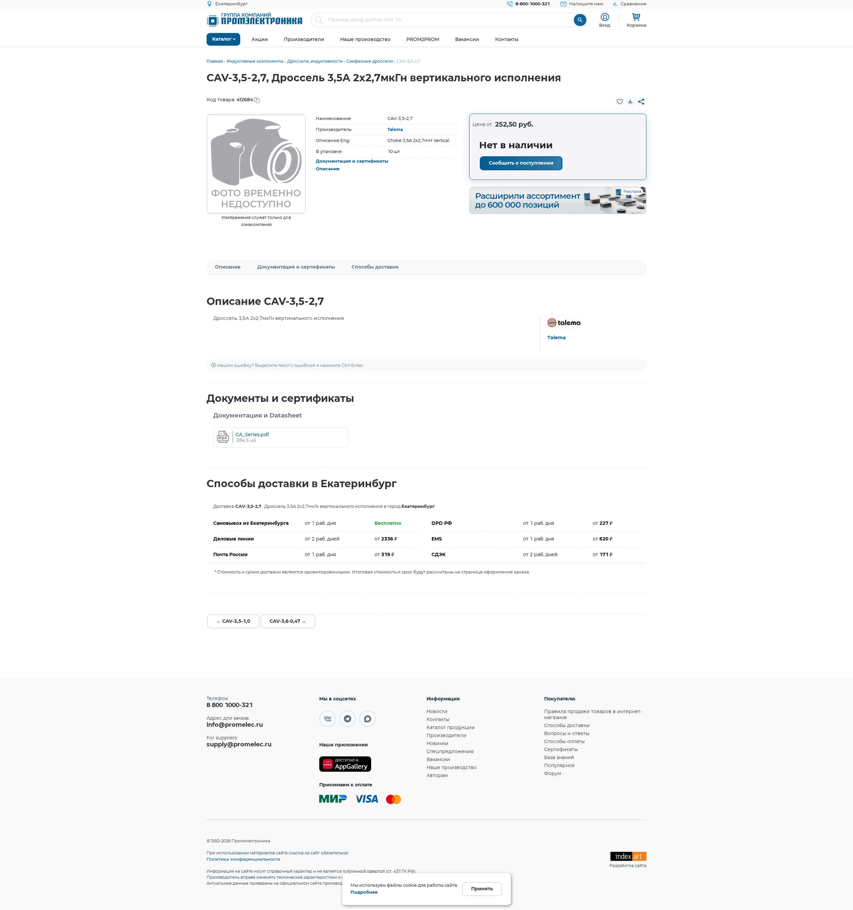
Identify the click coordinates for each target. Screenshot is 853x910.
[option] (256, 164)
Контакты (437, 719)
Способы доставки (375, 267)
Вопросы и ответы (566, 733)
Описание (328, 169)
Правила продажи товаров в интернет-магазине (593, 714)
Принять (482, 889)
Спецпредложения (449, 751)
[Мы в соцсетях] (327, 718)
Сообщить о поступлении (521, 163)
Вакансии (438, 759)
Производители (446, 735)
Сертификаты (561, 749)
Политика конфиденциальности (243, 859)
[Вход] (605, 17)
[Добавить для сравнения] (630, 101)
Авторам (437, 775)
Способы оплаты (564, 741)
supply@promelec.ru (239, 745)
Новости (436, 711)
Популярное (559, 765)
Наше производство (451, 767)
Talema (395, 130)
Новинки (437, 743)
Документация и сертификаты (352, 161)
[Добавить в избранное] (619, 101)
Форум (552, 773)
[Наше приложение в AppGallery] (370, 764)
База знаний (559, 757)
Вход (604, 25)
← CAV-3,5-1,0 (233, 621)
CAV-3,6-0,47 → (288, 621)
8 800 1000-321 (230, 705)
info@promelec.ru (235, 725)
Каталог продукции (450, 727)
